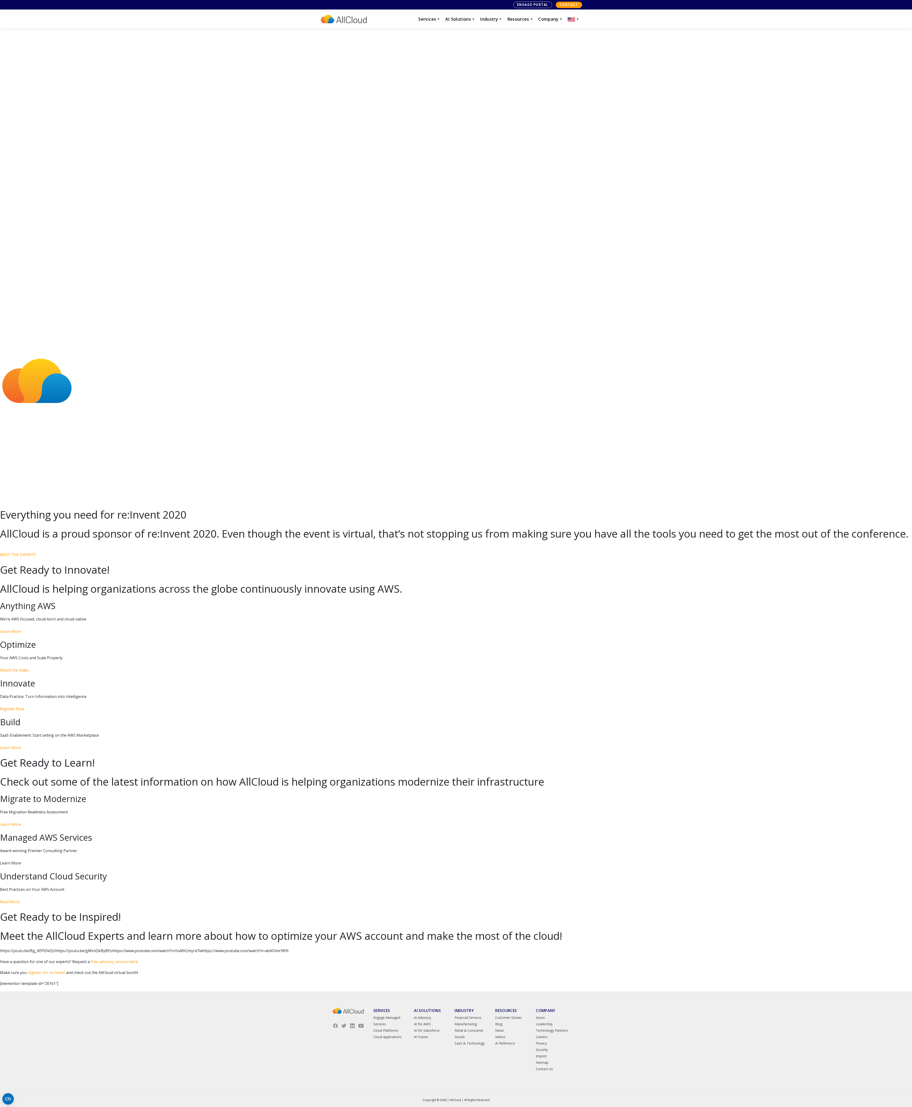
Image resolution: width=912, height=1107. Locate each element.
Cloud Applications (387, 1037)
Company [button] (548, 19)
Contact (569, 5)
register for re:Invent (46, 972)
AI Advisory (422, 1017)
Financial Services (468, 1017)
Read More (9, 901)
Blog (498, 1024)
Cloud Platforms (385, 1030)
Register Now (12, 708)
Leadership (544, 1024)
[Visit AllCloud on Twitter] (344, 1025)
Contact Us (544, 1069)
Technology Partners (552, 1030)
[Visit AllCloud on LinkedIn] (352, 1025)
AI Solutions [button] (458, 19)
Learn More (10, 631)
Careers (542, 1037)
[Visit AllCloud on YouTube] (361, 1025)
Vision (540, 1017)
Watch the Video (14, 670)
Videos (500, 1037)
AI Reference (505, 1043)
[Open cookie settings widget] (8, 1099)
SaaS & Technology (470, 1043)
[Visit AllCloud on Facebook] (335, 1025)
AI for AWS (422, 1024)
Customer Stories (508, 1017)
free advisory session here (114, 961)
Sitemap (542, 1062)
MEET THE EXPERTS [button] (18, 554)
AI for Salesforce (427, 1030)
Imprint (541, 1056)
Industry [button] (489, 19)
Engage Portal (532, 5)
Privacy (541, 1043)
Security (542, 1049)
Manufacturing (466, 1024)
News (499, 1030)
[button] (573, 19)
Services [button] (427, 19)
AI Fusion (421, 1037)
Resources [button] (518, 19)
